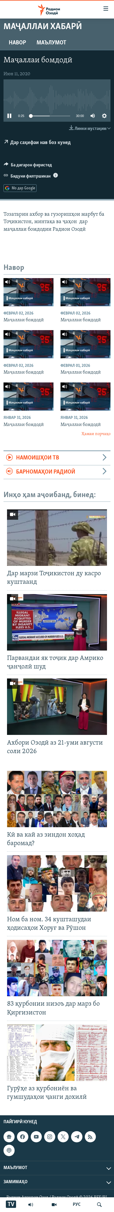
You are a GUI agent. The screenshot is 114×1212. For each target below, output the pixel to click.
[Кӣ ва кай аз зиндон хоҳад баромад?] (57, 799)
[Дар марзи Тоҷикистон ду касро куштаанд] (57, 537)
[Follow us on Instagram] (49, 1136)
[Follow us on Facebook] (22, 1136)
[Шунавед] (30, 1204)
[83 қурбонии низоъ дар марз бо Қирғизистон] (57, 968)
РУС (77, 1204)
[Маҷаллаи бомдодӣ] (28, 292)
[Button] (28, 166)
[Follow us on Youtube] (36, 1136)
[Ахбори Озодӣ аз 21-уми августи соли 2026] (57, 706)
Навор (17, 43)
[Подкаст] (9, 1150)
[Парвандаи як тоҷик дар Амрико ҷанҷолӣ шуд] (57, 622)
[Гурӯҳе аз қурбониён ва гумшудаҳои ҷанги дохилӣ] (57, 1052)
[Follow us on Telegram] (76, 1136)
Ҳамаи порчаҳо (96, 434)
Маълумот (51, 43)
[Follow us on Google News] (9, 1136)
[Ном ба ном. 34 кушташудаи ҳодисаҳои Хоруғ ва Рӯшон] (57, 883)
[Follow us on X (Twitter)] (63, 1136)
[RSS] (90, 1136)
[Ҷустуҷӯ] (99, 1204)
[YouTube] (54, 1204)
